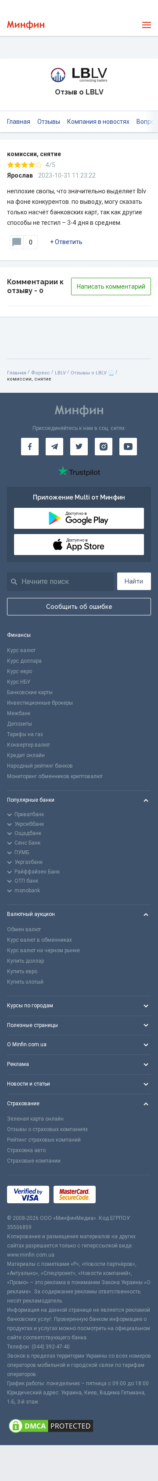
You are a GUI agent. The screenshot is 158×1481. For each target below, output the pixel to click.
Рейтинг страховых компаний (44, 1140)
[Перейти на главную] (25, 25)
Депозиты (19, 724)
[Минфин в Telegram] (54, 446)
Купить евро (22, 971)
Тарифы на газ (25, 734)
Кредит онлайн (26, 755)
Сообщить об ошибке (79, 606)
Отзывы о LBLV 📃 (92, 373)
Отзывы (48, 121)
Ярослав (20, 175)
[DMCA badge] (79, 1426)
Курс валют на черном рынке (43, 950)
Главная (18, 121)
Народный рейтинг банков (40, 766)
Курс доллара (24, 661)
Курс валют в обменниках (39, 940)
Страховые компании (34, 1161)
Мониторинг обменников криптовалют (55, 776)
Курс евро (19, 671)
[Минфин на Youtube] (128, 446)
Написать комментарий (111, 286)
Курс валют (21, 650)
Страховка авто (26, 1150)
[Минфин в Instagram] (103, 446)
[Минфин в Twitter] (79, 446)
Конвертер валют (28, 745)
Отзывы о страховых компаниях (47, 1129)
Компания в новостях (98, 121)
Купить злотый (25, 982)
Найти (134, 581)
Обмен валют (24, 929)
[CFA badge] (119, 1194)
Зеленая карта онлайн (35, 1119)
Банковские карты (30, 692)
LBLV (60, 373)
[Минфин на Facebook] (30, 446)
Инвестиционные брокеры (40, 703)
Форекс (40, 373)
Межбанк (18, 713)
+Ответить (66, 241)
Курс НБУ (18, 682)
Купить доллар (25, 961)
